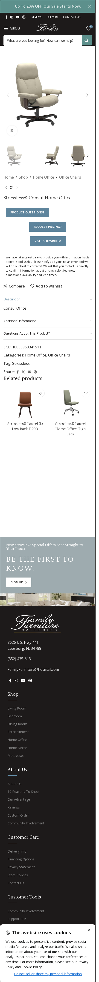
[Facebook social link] (6, 17)
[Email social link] (29, 372)
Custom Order (18, 815)
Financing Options (21, 859)
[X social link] (23, 372)
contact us (71, 266)
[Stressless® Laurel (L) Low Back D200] (25, 403)
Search (87, 40)
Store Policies (18, 875)
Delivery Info (17, 851)
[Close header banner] (90, 6)
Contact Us (16, 883)
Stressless (21, 363)
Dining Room (17, 724)
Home (8, 177)
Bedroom (15, 716)
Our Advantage (19, 799)
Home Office (43, 177)
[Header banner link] (48, 6)
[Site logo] (48, 27)
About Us (14, 783)
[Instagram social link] (12, 17)
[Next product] (17, 188)
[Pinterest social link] (24, 17)
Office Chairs (70, 177)
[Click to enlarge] (12, 131)
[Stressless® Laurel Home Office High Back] (70, 403)
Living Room (17, 708)
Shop (23, 177)
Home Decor (17, 747)
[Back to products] (12, 188)
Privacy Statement (21, 867)
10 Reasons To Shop (23, 791)
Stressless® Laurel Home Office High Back (70, 429)
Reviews (14, 807)
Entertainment (18, 732)
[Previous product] (6, 188)
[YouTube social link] (18, 17)
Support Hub (17, 919)
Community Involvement (26, 823)
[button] (8, 95)
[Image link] (36, 624)
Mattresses (16, 755)
